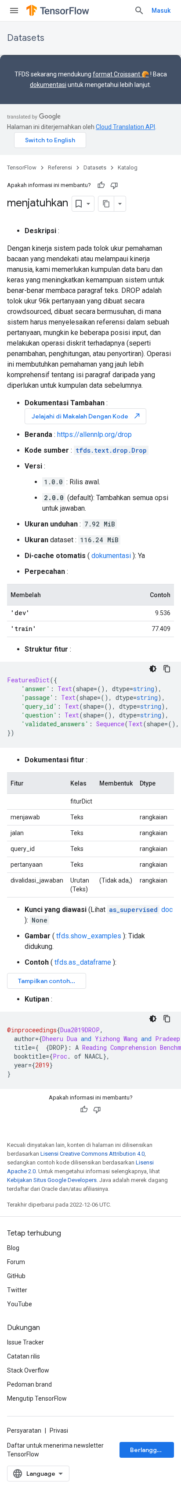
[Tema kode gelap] (153, 669)
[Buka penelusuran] (139, 10)
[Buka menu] (14, 10)
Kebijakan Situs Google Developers (52, 1180)
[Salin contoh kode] (167, 669)
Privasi (59, 1430)
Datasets (25, 37)
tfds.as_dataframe (82, 962)
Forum (16, 1261)
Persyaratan (24, 1430)
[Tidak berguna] (114, 185)
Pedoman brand (29, 1384)
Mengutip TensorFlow (37, 1398)
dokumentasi (48, 84)
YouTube (19, 1304)
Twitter (17, 1290)
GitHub (16, 1275)
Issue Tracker (25, 1342)
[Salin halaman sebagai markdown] (106, 203)
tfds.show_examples (88, 936)
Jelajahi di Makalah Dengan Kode (86, 416)
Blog (13, 1247)
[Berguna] (101, 185)
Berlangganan (150, 1450)
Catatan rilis (23, 1356)
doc (141, 909)
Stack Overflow (28, 1370)
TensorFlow (21, 167)
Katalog (128, 167)
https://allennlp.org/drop (94, 434)
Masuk (161, 10)
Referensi (60, 167)
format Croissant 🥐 (121, 74)
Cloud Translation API (125, 126)
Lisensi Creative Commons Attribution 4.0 (92, 1153)
